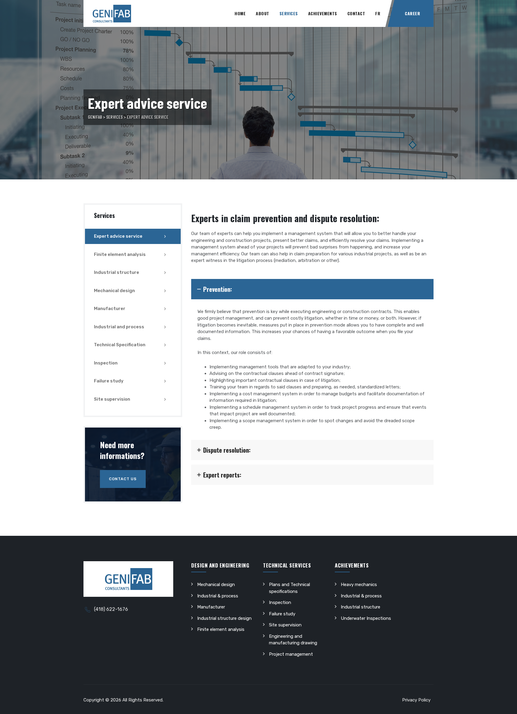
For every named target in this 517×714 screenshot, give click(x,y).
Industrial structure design (224, 618)
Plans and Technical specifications (289, 588)
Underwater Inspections (366, 618)
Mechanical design (114, 290)
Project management (291, 654)
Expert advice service (118, 236)
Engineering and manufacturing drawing (293, 640)
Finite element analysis (120, 254)
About (262, 13)
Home (240, 13)
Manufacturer (109, 308)
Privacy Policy (416, 700)
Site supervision (112, 399)
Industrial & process (217, 596)
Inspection (106, 363)
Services (288, 13)
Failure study (109, 381)
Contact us (123, 479)
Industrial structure (116, 272)
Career (412, 13)
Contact (356, 13)
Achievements (322, 13)
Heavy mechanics (359, 584)
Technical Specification (119, 344)
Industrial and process (119, 326)
